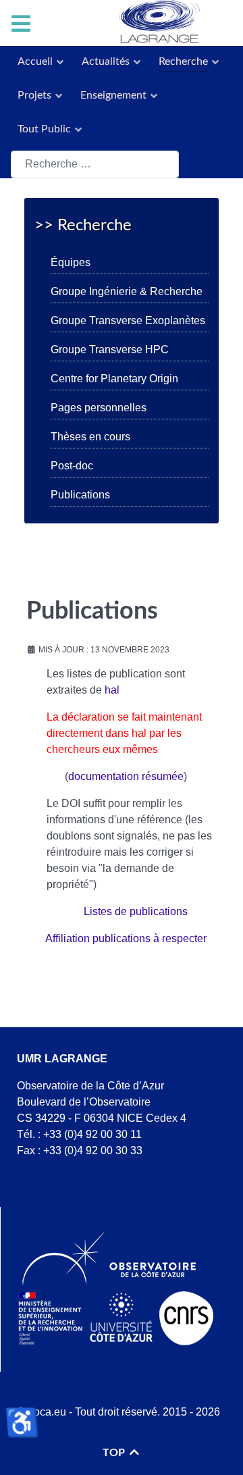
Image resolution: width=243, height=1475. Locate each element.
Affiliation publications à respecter (126, 938)
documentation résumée (126, 776)
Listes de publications (136, 911)
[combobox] (95, 164)
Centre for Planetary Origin (114, 378)
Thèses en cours (90, 436)
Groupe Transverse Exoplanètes (128, 320)
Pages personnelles (98, 407)
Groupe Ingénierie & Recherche (126, 291)
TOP (115, 1452)
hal (112, 690)
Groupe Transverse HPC (110, 349)
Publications (80, 494)
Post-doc (72, 465)
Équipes (70, 262)
